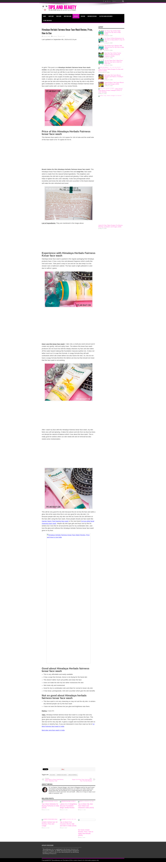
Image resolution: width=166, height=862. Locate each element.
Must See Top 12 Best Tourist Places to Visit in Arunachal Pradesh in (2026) (112, 54)
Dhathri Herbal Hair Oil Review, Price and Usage (49, 824)
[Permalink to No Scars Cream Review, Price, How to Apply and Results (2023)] (86, 820)
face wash (52, 774)
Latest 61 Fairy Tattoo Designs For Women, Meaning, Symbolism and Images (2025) (110, 226)
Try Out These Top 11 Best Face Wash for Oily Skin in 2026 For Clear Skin (113, 62)
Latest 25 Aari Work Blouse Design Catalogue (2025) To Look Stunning (110, 90)
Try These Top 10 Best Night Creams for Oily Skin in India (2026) (112, 32)
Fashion (83, 16)
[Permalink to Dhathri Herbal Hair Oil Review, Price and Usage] (50, 819)
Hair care (51, 16)
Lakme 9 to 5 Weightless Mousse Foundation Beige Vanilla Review (68, 805)
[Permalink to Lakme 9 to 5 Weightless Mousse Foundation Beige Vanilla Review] (68, 801)
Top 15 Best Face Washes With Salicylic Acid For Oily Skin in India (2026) (114, 47)
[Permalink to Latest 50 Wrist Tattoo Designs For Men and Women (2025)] (110, 67)
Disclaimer (66, 860)
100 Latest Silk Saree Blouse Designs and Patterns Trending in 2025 (113, 76)
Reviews (76, 16)
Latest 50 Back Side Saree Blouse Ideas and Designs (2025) (114, 83)
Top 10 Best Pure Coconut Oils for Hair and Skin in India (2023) (68, 824)
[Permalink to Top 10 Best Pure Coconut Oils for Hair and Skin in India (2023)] (68, 819)
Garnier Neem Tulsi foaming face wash (55, 521)
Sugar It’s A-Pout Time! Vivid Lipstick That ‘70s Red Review (82, 780)
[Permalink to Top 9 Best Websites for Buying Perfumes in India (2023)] (50, 801)
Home (44, 16)
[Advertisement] (68, 54)
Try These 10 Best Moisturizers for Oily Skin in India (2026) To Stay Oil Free (114, 40)
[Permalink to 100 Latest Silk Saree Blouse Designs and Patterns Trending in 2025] (101, 79)
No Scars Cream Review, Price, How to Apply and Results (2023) (85, 832)
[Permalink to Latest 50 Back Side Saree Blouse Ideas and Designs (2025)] (101, 86)
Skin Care (58, 16)
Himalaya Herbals (72, 774)
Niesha (49, 36)
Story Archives (47, 20)
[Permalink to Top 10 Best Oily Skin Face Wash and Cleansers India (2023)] (86, 801)
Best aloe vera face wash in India (53, 730)
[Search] (123, 1)
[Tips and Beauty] (59, 10)
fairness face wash (62, 774)
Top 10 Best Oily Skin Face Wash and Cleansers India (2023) (86, 805)
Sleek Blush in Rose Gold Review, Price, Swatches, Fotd (54, 780)
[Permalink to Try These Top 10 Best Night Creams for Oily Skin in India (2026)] (101, 35)
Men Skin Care (67, 16)
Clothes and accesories (105, 16)
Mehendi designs (92, 16)
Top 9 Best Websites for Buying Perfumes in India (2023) (50, 805)
